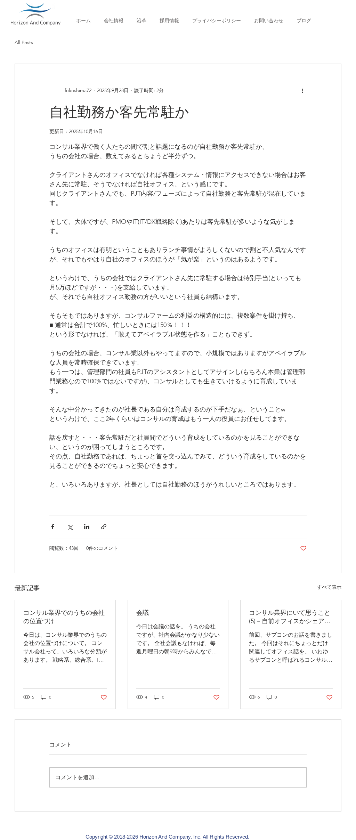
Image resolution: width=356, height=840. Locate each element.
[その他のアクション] (302, 90)
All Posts (24, 42)
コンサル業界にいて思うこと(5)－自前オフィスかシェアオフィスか (290, 617)
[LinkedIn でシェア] (86, 526)
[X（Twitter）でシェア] (69, 526)
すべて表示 (329, 587)
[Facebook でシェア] (52, 526)
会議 (142, 613)
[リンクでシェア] (103, 526)
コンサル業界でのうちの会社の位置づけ (64, 617)
